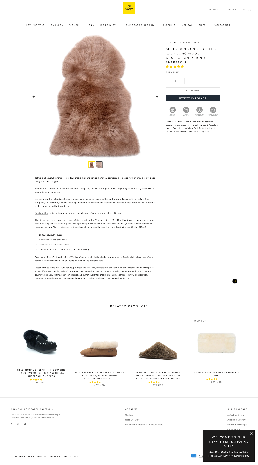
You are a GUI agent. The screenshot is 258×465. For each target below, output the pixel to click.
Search (232, 9)
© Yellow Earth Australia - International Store (44, 456)
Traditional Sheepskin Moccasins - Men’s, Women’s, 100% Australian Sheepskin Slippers (41, 373)
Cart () (246, 9)
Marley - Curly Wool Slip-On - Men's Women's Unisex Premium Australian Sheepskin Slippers (158, 375)
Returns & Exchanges (237, 424)
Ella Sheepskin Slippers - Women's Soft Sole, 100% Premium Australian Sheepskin (100, 375)
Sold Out (192, 91)
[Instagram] (18, 423)
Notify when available (192, 98)
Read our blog (41, 213)
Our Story (130, 414)
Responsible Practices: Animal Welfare (144, 424)
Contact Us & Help (235, 414)
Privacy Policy (233, 429)
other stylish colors (60, 244)
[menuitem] (35, 25)
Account (214, 9)
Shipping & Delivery (236, 419)
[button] (175, 66)
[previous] (8, 349)
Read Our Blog (132, 419)
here (101, 260)
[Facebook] (12, 423)
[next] (250, 349)
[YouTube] (25, 423)
